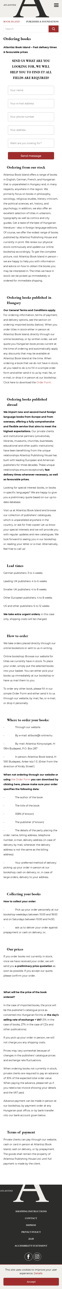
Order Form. (44, 382)
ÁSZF (31, 1238)
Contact (31, 1218)
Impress (31, 1225)
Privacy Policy (31, 1231)
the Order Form (20, 779)
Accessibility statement (31, 1245)
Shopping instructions (31, 1211)
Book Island (11, 21)
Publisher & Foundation (42, 21)
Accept (31, 1281)
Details (38, 1273)
